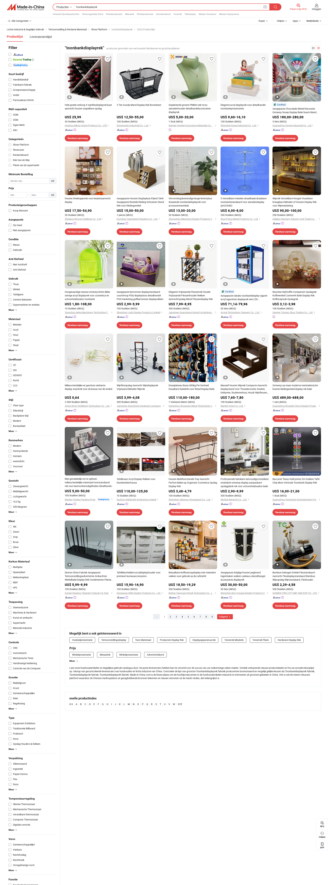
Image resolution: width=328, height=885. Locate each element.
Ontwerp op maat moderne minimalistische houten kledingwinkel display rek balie (295, 387)
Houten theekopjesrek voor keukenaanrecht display (88, 200)
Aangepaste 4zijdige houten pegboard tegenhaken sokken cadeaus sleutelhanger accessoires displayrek (243, 576)
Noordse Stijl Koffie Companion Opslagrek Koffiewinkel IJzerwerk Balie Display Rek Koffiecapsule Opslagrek (294, 295)
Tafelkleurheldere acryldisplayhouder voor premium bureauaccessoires (139, 574)
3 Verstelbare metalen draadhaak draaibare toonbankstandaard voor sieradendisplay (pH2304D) (243, 202)
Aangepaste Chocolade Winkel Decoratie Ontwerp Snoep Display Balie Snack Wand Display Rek (294, 110)
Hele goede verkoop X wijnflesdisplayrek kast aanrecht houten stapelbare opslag (88, 106)
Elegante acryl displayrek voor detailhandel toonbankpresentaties (243, 106)
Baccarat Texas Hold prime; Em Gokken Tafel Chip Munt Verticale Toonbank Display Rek (295, 480)
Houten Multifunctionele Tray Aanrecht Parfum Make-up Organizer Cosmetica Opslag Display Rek (193, 482)
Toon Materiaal (143, 640)
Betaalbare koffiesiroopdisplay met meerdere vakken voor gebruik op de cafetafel (192, 574)
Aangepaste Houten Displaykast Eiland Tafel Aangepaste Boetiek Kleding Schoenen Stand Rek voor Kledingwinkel (140, 202)
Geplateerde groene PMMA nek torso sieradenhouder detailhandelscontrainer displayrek (190, 108)
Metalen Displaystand (229, 14)
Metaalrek (129, 14)
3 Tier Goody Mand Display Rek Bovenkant (139, 104)
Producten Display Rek (172, 640)
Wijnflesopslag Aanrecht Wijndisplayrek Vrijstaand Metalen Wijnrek (137, 387)
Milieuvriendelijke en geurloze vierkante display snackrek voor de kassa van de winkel (88, 387)
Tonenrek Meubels (234, 640)
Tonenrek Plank (260, 640)
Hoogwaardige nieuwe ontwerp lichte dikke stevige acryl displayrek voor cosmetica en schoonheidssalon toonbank (87, 295)
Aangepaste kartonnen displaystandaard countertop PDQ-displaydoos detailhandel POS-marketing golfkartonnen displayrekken (140, 295)
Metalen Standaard (207, 14)
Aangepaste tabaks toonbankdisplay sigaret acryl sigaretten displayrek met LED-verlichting (244, 297)
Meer (72, 661)
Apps (295, 20)
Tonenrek (177, 14)
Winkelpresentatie (114, 14)
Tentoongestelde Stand (92, 14)
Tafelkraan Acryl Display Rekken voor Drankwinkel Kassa (136, 480)
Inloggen (316, 9)
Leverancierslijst (41, 37)
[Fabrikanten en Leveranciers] (25, 7)
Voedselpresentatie (82, 640)
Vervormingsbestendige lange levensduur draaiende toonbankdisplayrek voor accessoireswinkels (190, 202)
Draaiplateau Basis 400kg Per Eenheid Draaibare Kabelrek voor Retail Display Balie (191, 387)
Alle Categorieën (20, 20)
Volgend (223, 616)
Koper (262, 20)
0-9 (71, 704)
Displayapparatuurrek (204, 640)
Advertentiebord (163, 14)
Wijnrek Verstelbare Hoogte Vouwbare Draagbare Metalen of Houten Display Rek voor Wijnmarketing (294, 202)
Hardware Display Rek (289, 640)
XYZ (180, 704)
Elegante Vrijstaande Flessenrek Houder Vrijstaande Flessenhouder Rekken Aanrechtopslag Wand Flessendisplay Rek (191, 295)
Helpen (280, 20)
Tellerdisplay (190, 14)
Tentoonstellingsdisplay (113, 640)
